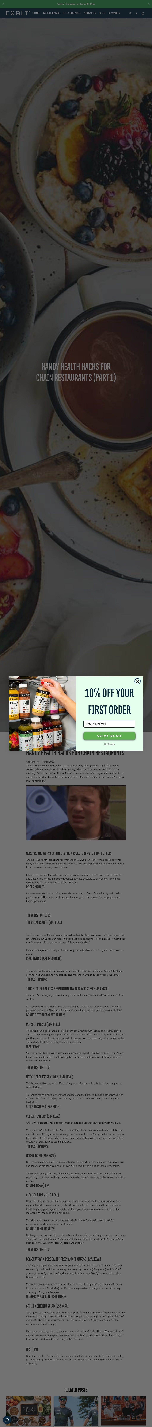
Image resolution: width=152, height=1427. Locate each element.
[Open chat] (7, 1420)
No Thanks (109, 744)
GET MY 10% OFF (109, 736)
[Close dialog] (138, 681)
